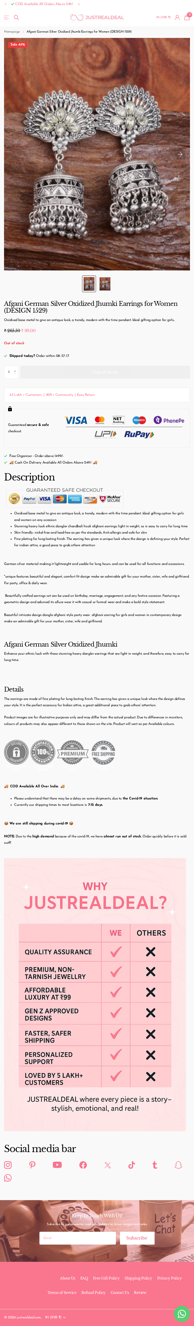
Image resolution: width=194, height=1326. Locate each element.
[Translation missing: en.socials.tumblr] (155, 1165)
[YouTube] (57, 1165)
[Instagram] (8, 1165)
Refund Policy (93, 1292)
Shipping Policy (138, 1278)
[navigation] (89, 284)
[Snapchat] (178, 1165)
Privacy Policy (169, 1278)
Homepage (12, 31)
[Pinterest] (32, 1165)
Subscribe (137, 1238)
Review (140, 1292)
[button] (5, 4)
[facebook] (83, 1165)
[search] (16, 17)
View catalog (7, 17)
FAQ (84, 1278)
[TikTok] (131, 1165)
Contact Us (120, 1292)
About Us (67, 1278)
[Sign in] (177, 17)
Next (79, 4)
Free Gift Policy (106, 1278)
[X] (108, 1165)
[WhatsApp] (8, 1178)
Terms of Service (61, 1292)
